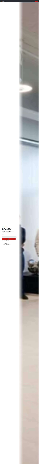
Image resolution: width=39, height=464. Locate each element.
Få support (4, 240)
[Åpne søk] (29, 1)
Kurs (8, 240)
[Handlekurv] (30, 1)
